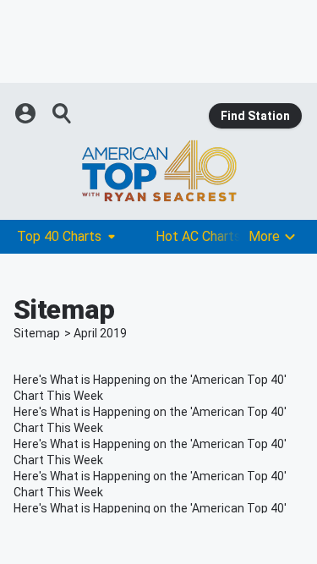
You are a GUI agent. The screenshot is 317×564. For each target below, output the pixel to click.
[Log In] (27, 113)
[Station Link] (158, 171)
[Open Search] (62, 113)
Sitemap (37, 333)
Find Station (255, 116)
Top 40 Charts (59, 236)
